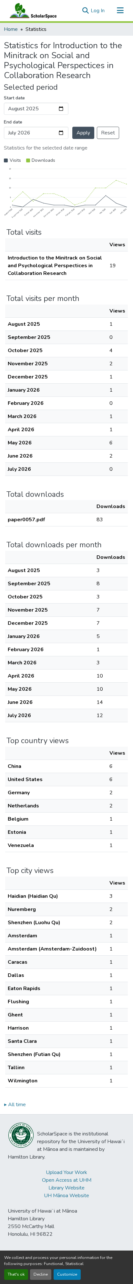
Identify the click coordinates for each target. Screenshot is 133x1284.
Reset (108, 132)
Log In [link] (98, 10)
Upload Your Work (66, 1172)
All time (15, 1104)
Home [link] (11, 29)
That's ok (16, 1274)
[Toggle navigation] (120, 11)
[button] (31, 11)
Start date (14, 98)
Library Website (66, 1187)
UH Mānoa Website (66, 1195)
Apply (83, 132)
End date (13, 122)
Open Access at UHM (66, 1180)
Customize (67, 1274)
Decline (41, 1274)
